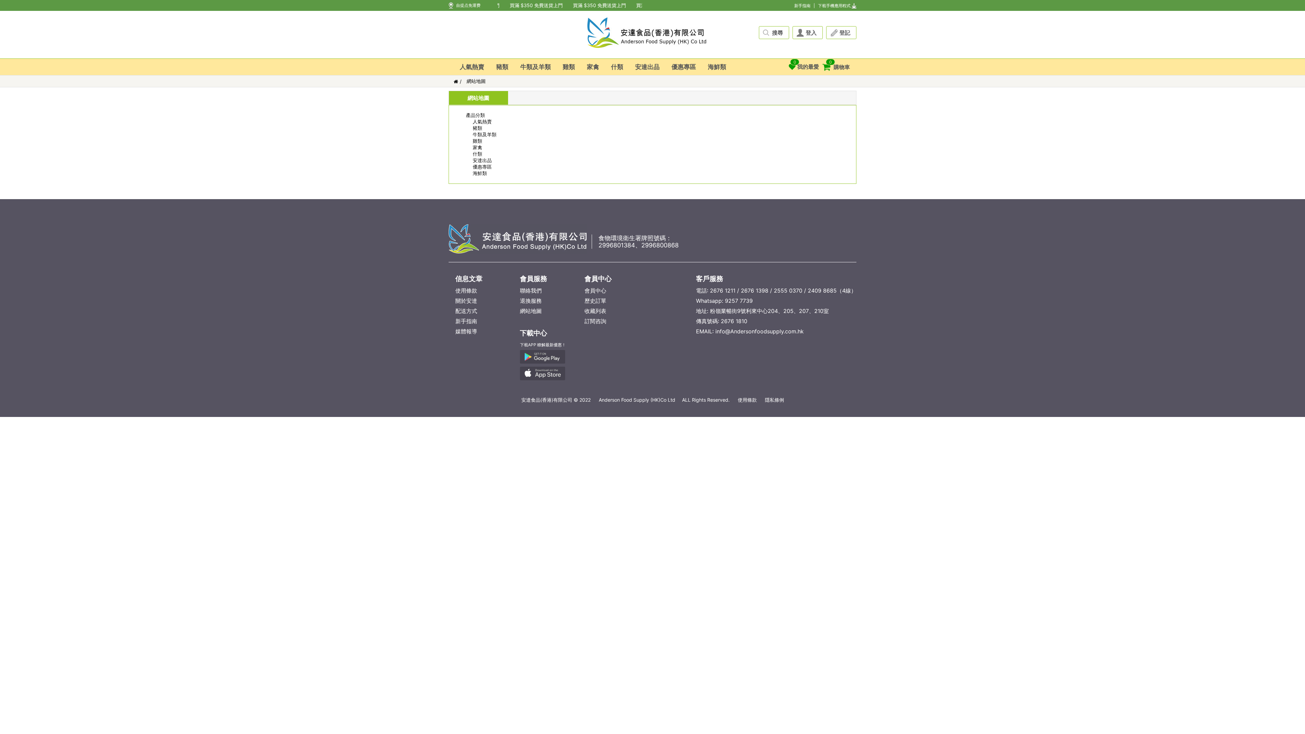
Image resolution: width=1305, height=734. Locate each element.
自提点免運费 (468, 5)
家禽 (593, 66)
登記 (844, 32)
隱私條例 (774, 400)
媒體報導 (466, 331)
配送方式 (466, 311)
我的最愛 (806, 64)
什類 (617, 66)
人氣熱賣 (472, 66)
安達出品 (647, 66)
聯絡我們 (531, 290)
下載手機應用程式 (834, 5)
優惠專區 (684, 66)
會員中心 (598, 279)
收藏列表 (595, 311)
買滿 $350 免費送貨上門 (530, 5)
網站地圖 (476, 81)
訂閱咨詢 (595, 321)
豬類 (502, 66)
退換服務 (531, 300)
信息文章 (469, 279)
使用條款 (466, 290)
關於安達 (466, 300)
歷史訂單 (595, 300)
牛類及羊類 (535, 66)
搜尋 (777, 32)
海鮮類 (717, 66)
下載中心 (533, 333)
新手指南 (802, 5)
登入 (811, 32)
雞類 (569, 66)
